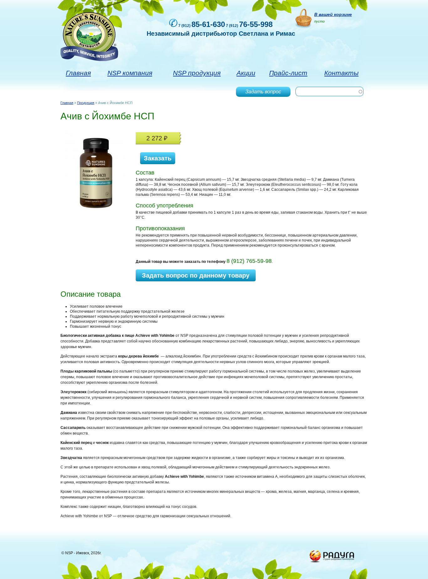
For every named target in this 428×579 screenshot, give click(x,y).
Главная (78, 72)
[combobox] (329, 91)
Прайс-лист (288, 72)
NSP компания (129, 72)
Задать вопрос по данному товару (195, 275)
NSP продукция (197, 72)
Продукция (85, 103)
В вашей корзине (333, 14)
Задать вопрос (263, 91)
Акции (246, 72)
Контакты (341, 72)
